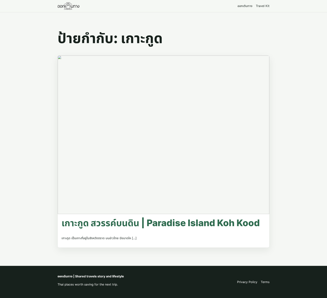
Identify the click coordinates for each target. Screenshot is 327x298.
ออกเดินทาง (244, 6)
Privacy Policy (247, 282)
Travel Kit (262, 6)
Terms (265, 282)
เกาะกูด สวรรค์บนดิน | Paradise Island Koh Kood (161, 222)
